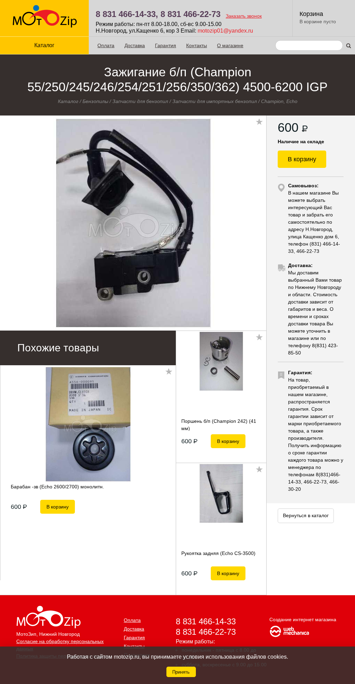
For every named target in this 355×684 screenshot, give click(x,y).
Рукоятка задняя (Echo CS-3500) (218, 553)
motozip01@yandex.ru (225, 31)
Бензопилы (95, 101)
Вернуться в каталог (306, 515)
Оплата (105, 45)
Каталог (68, 101)
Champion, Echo (279, 101)
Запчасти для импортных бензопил (214, 101)
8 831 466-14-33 (206, 621)
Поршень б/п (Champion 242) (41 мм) (218, 424)
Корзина (311, 13)
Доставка (134, 45)
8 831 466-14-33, (127, 14)
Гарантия (165, 45)
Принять (181, 672)
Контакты (196, 45)
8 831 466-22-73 (190, 14)
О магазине (230, 45)
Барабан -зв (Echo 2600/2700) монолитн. (57, 486)
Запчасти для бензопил (140, 101)
